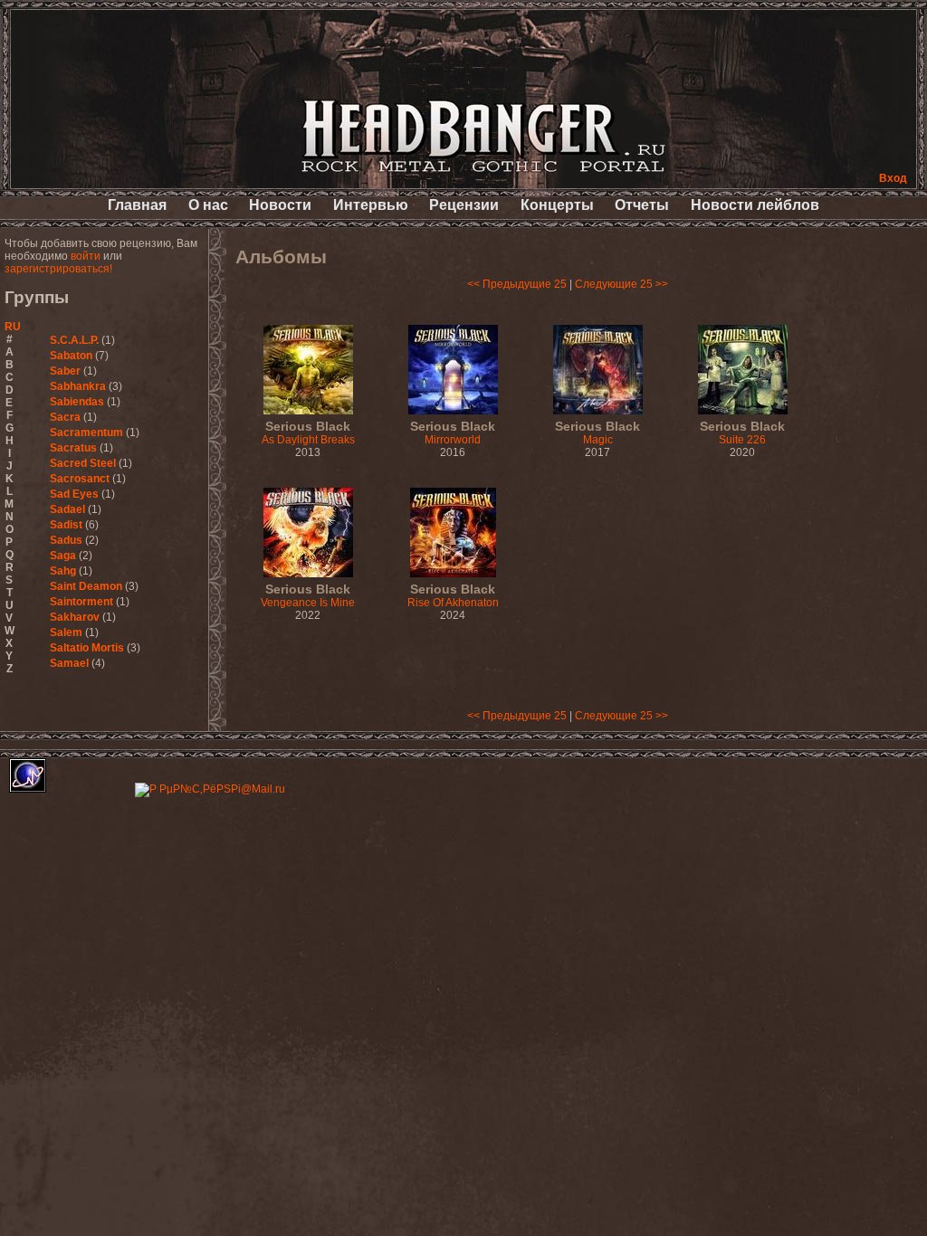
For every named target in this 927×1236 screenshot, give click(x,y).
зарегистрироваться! (58, 268)
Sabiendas (77, 401)
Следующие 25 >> (621, 284)
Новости (280, 205)
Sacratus (73, 448)
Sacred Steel (83, 463)
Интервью (370, 205)
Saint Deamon (86, 586)
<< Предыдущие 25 (517, 284)
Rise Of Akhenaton (453, 596)
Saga (63, 555)
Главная (137, 205)
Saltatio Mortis (87, 648)
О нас (208, 205)
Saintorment (81, 601)
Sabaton (71, 355)
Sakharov (75, 617)
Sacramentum (86, 432)
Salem (66, 632)
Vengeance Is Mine (308, 596)
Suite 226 (742, 433)
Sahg (63, 571)
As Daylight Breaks (308, 433)
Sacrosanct (80, 478)
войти (85, 256)
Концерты (557, 205)
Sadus (66, 540)
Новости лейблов (755, 205)
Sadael (67, 509)
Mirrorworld (452, 433)
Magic (597, 433)
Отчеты (642, 205)
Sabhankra (78, 386)
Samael (69, 663)
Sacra (65, 417)
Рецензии (464, 205)
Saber (65, 371)
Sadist (66, 524)
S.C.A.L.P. (74, 340)
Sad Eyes (74, 494)
